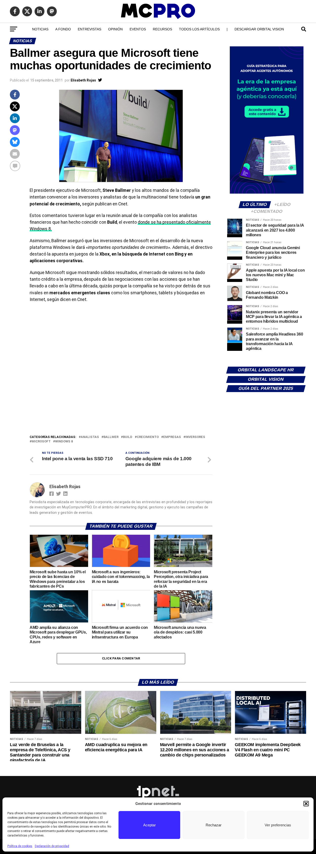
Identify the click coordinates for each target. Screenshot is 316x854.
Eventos (138, 29)
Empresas (172, 437)
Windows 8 (64, 441)
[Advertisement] (121, 397)
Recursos (162, 29)
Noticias (40, 29)
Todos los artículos (199, 29)
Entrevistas (89, 29)
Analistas (90, 437)
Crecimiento (148, 437)
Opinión (115, 29)
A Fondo (63, 29)
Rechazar (213, 825)
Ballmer (110, 437)
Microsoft (41, 441)
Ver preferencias (278, 825)
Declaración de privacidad (52, 846)
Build (127, 437)
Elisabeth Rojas (83, 80)
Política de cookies (19, 846)
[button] (306, 803)
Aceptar (149, 825)
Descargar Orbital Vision (259, 29)
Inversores (195, 437)
